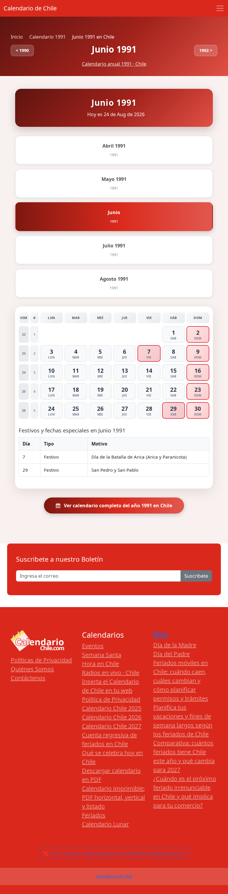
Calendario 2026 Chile (114, 876)
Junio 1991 (114, 49)
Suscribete (196, 576)
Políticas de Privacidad (41, 660)
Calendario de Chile (30, 8)
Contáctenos (28, 678)
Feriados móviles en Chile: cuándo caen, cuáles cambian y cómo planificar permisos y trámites (180, 680)
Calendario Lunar (105, 824)
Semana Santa (101, 655)
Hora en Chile (100, 664)
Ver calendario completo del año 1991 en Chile (117, 505)
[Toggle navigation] (220, 8)
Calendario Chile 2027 (111, 726)
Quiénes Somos (32, 669)
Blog (160, 634)
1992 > (205, 50)
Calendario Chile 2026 (111, 717)
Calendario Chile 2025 (111, 708)
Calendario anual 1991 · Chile (114, 64)
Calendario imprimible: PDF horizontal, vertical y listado (113, 797)
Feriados (93, 815)
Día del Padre (171, 654)
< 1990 (22, 50)
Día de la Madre (174, 645)
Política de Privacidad (111, 699)
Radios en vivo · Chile (110, 673)
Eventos (93, 646)
